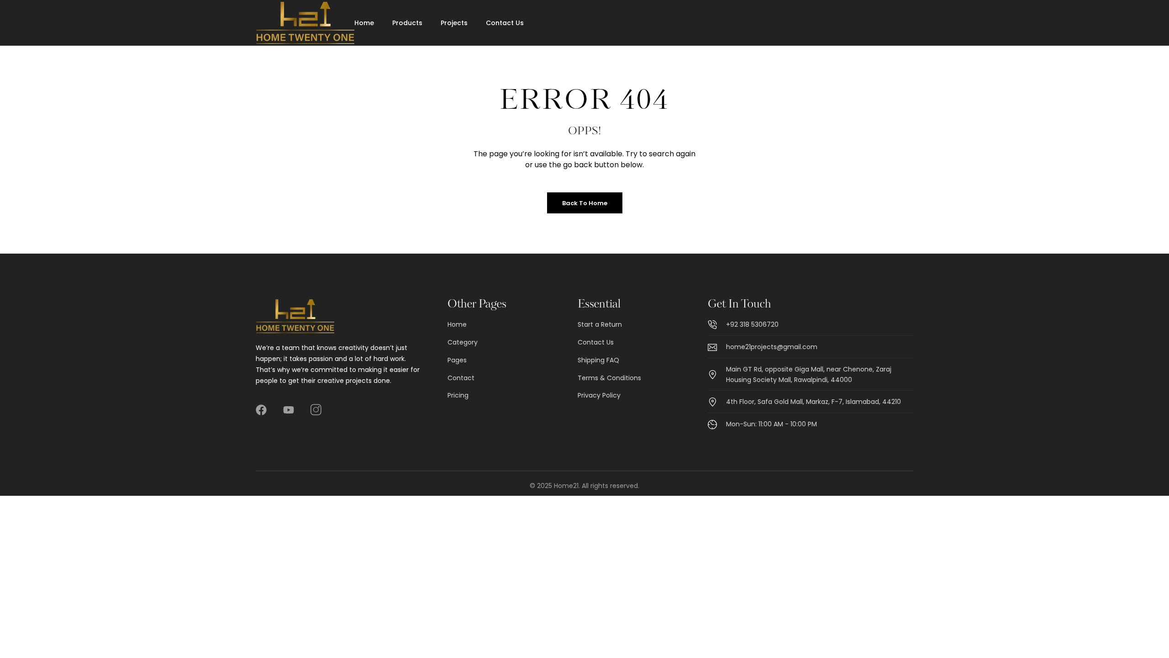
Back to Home (584, 203)
